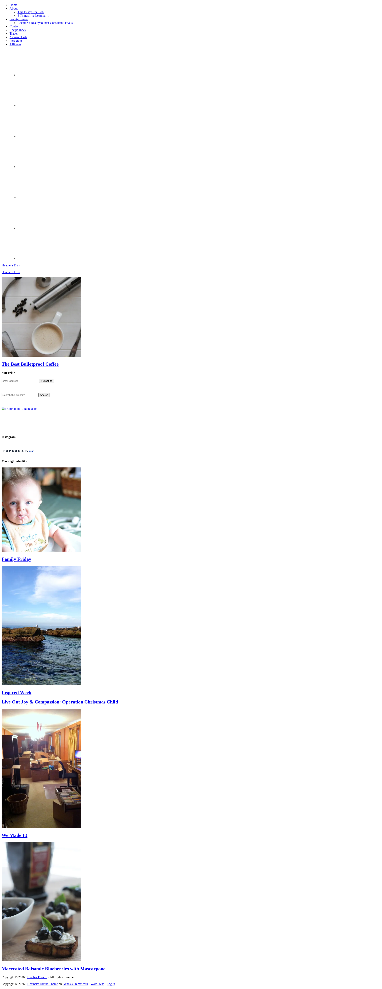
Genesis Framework (75, 984)
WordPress (97, 984)
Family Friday (16, 559)
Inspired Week (16, 692)
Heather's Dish (11, 265)
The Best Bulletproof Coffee (30, 364)
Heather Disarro (37, 977)
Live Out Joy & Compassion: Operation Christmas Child (60, 701)
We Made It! (14, 835)
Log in (111, 984)
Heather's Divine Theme (42, 984)
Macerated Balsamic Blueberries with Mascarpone (53, 968)
